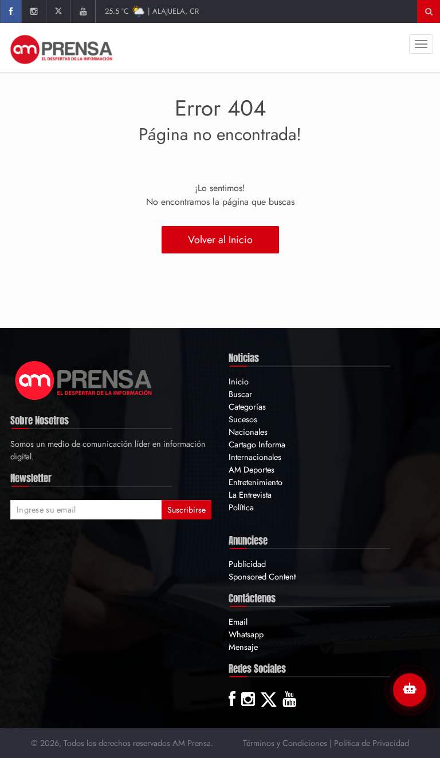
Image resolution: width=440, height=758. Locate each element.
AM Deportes (251, 469)
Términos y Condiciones (285, 743)
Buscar (240, 394)
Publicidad (247, 564)
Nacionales (248, 432)
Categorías (247, 406)
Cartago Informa (257, 444)
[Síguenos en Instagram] (33, 11)
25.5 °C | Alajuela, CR (152, 11)
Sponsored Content (262, 576)
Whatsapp (246, 634)
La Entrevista (250, 495)
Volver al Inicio (220, 239)
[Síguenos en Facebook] (10, 11)
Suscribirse (186, 509)
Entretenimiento (255, 482)
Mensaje (243, 647)
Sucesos (243, 419)
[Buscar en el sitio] (429, 11)
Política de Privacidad (371, 743)
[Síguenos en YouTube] (82, 11)
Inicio (239, 381)
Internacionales (255, 457)
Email (238, 622)
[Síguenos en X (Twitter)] (58, 11)
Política (241, 507)
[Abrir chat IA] (409, 690)
